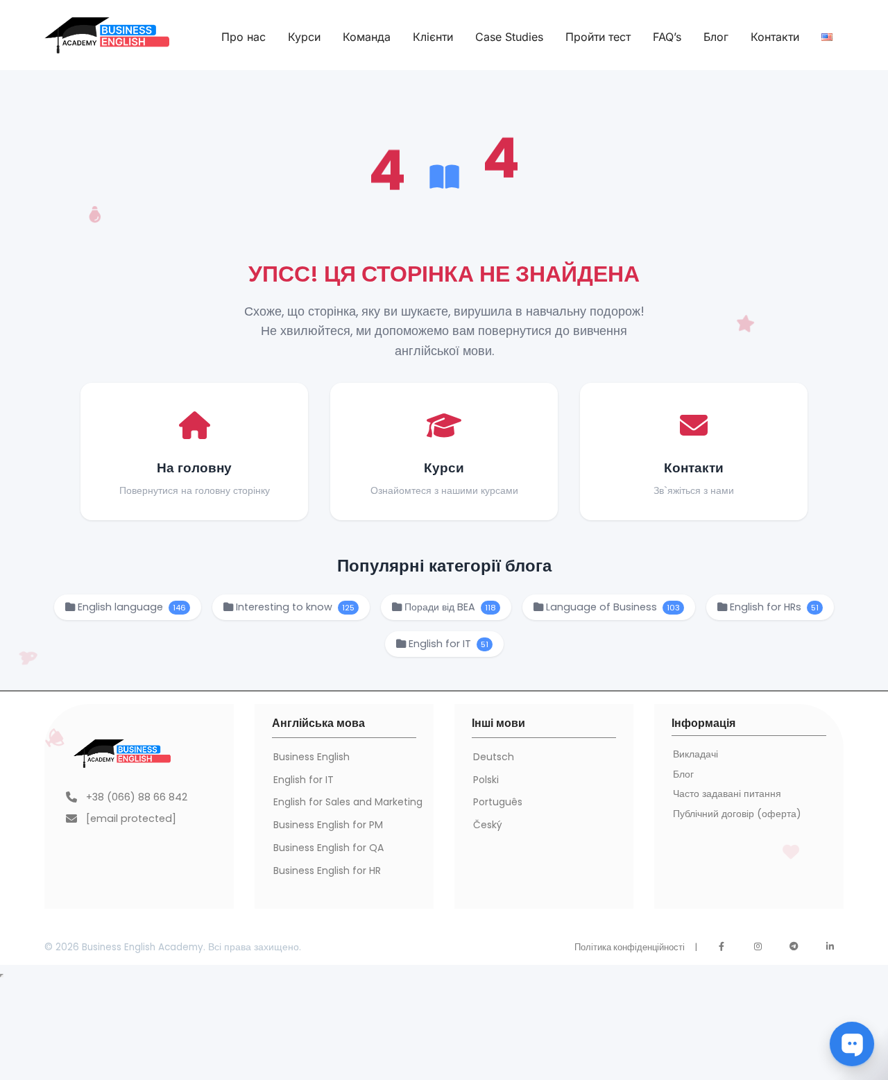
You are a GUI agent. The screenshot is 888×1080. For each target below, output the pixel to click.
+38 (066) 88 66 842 (136, 797)
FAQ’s (667, 37)
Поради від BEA (449, 607)
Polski (486, 780)
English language (130, 607)
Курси (304, 37)
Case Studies (509, 37)
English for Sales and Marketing (347, 802)
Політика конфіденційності (629, 947)
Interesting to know (294, 607)
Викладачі (695, 754)
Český (487, 825)
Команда (367, 37)
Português (497, 802)
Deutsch (493, 757)
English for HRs (773, 607)
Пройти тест (598, 37)
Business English (311, 757)
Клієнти (433, 37)
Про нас (243, 37)
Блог (715, 37)
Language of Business (611, 607)
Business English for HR (327, 870)
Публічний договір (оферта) (737, 814)
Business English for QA (328, 848)
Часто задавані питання (727, 793)
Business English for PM (328, 825)
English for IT (447, 644)
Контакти (775, 37)
